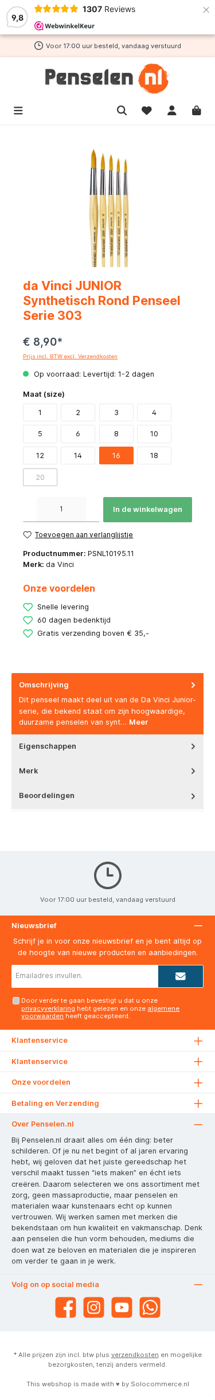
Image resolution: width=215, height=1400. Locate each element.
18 (154, 455)
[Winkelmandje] (196, 109)
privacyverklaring (48, 1008)
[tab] (107, 703)
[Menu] (18, 109)
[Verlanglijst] (146, 109)
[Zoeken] (122, 109)
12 (40, 455)
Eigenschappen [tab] (47, 746)
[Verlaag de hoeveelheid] (30, 509)
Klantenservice (39, 1061)
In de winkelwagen (147, 509)
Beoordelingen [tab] (47, 795)
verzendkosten (135, 1355)
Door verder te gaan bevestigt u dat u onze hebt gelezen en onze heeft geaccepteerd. (100, 1008)
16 (116, 455)
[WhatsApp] (150, 1307)
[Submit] (181, 976)
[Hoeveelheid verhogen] (93, 509)
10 (154, 433)
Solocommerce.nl (160, 1384)
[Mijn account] (172, 109)
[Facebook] (66, 1307)
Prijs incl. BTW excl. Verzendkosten (70, 356)
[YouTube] (122, 1307)
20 (40, 477)
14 (78, 455)
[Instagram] (94, 1307)
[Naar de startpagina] (107, 78)
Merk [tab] (28, 771)
